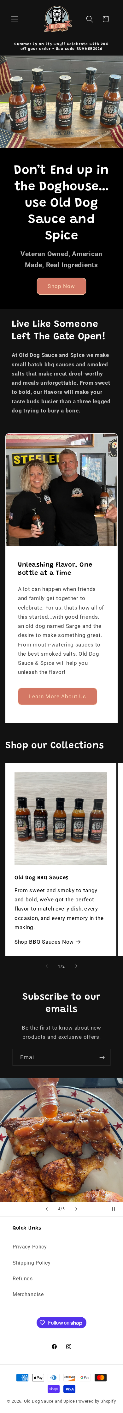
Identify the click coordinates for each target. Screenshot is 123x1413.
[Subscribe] (102, 1057)
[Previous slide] (47, 1209)
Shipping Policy (31, 1263)
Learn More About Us (57, 696)
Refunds (23, 1279)
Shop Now (61, 286)
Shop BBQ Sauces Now (44, 942)
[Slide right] (76, 966)
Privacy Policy (30, 1247)
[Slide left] (47, 966)
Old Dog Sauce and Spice (49, 1401)
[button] (15, 19)
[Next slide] (76, 1209)
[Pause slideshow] (116, 1209)
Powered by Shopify (96, 1401)
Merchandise (28, 1294)
